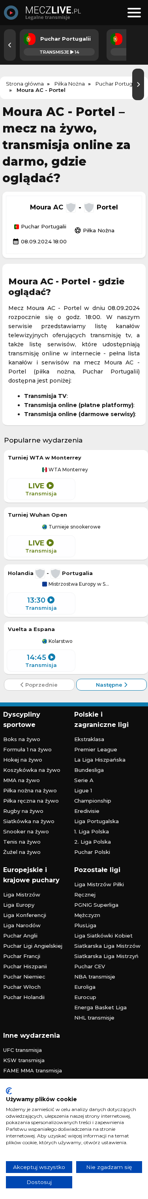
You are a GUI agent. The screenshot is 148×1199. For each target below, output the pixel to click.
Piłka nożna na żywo (30, 790)
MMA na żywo (21, 780)
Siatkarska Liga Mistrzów (107, 946)
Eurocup (85, 997)
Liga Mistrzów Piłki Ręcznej (99, 889)
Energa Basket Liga (100, 1007)
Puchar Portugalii (42, 227)
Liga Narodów (22, 925)
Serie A (84, 780)
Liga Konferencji (24, 915)
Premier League (95, 749)
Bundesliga (89, 770)
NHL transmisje (94, 1017)
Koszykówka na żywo (31, 770)
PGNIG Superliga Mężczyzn (96, 910)
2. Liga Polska (92, 842)
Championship (92, 800)
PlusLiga (85, 925)
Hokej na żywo (22, 759)
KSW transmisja (24, 1060)
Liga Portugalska (96, 821)
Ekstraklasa (89, 739)
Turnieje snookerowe (74, 527)
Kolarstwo (60, 641)
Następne (110, 685)
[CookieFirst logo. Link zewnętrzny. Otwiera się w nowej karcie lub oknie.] (9, 1090)
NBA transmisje (94, 976)
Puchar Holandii (24, 997)
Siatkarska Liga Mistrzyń (106, 956)
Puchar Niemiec (24, 976)
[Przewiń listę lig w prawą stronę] (138, 84)
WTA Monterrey (67, 470)
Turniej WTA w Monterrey (44, 457)
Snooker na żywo (26, 831)
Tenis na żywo (22, 842)
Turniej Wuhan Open (37, 515)
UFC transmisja (22, 1050)
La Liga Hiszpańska (100, 759)
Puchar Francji (21, 956)
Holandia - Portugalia (50, 573)
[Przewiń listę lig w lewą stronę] (10, 45)
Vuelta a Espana (31, 629)
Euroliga (85, 987)
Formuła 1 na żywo (27, 749)
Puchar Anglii (20, 935)
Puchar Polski (92, 852)
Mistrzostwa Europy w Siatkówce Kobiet (78, 584)
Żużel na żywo (22, 852)
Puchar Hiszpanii (25, 966)
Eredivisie (86, 811)
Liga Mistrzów (21, 894)
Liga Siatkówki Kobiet (103, 935)
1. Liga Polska (91, 831)
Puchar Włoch (22, 987)
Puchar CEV (89, 966)
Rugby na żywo (23, 811)
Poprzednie (41, 685)
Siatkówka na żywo (28, 821)
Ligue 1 (83, 790)
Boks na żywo (21, 739)
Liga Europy (18, 905)
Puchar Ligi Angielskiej (32, 946)
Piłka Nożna (94, 230)
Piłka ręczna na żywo (31, 800)
